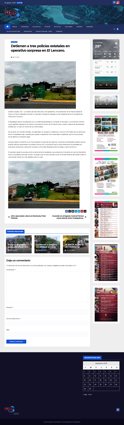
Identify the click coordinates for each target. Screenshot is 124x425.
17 (95, 380)
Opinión (59, 31)
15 (85, 380)
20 (111, 380)
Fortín (47, 27)
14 (116, 376)
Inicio (14, 27)
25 (100, 384)
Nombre (9, 307)
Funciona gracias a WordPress (53, 422)
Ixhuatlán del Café (44, 31)
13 (111, 376)
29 (85, 389)
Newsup (68, 422)
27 (111, 384)
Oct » (90, 394)
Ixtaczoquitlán (13, 31)
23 (90, 384)
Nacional (69, 27)
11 (100, 376)
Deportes (28, 31)
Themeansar (76, 422)
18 (100, 380)
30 (90, 389)
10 (95, 376)
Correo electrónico (13, 319)
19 (105, 380)
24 (95, 384)
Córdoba (25, 27)
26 (106, 384)
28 (116, 384)
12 (105, 376)
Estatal (57, 27)
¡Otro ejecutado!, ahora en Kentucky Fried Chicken (28, 217)
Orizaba (89, 27)
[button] (114, 29)
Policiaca (37, 27)
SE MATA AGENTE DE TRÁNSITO (74, 245)
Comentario (11, 270)
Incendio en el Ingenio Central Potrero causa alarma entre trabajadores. (68, 217)
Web (7, 330)
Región (79, 27)
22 (85, 384)
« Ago (85, 394)
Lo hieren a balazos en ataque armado (46, 245)
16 (90, 380)
